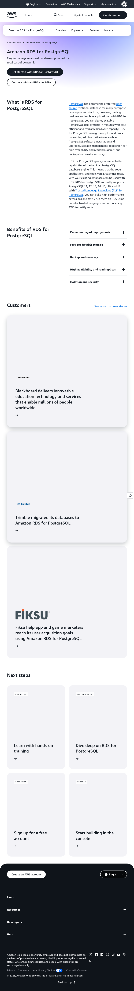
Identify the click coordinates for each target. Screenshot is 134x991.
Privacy (11, 970)
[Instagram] (107, 955)
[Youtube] (118, 955)
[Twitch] (113, 955)
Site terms (23, 970)
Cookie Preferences (76, 970)
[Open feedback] (130, 495)
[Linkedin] (101, 955)
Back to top (65, 982)
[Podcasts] (124, 955)
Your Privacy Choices (44, 970)
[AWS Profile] (124, 4)
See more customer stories (110, 306)
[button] (113, 15)
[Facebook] (96, 955)
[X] (90, 955)
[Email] (90, 962)
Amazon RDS (14, 42)
